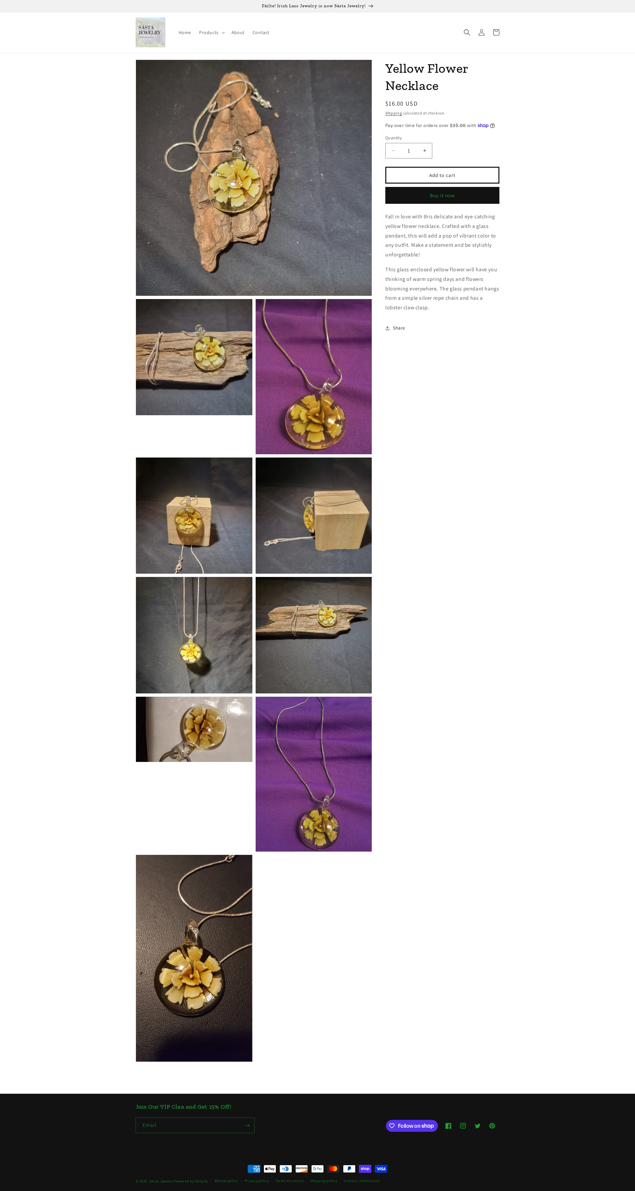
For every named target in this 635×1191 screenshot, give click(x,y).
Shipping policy (323, 1180)
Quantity (393, 137)
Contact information (361, 1180)
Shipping (393, 112)
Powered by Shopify (191, 1181)
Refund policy (226, 1180)
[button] (211, 32)
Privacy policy (257, 1180)
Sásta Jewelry (161, 1181)
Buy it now (442, 195)
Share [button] (399, 328)
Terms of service (289, 1180)
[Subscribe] (247, 1125)
